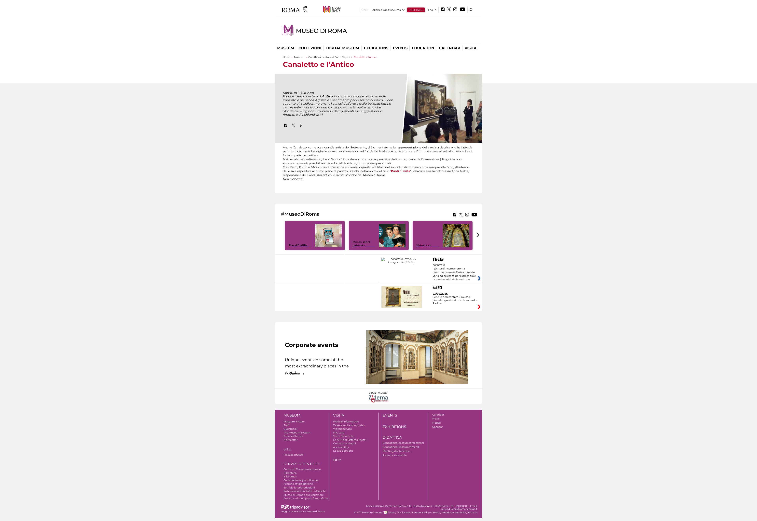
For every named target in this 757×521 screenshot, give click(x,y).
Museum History (294, 421)
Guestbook (290, 428)
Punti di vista (400, 171)
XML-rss (472, 512)
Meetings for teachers (396, 451)
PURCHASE (416, 9)
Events (400, 48)
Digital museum (342, 48)
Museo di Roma (321, 30)
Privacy (392, 512)
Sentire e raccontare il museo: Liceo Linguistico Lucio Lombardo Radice (454, 300)
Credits (436, 512)
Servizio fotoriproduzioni (299, 487)
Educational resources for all (401, 446)
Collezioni (309, 48)
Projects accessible (395, 455)
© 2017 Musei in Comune (368, 512)
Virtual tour (424, 245)
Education (423, 48)
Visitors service (342, 428)
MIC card (338, 432)
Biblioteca (290, 476)
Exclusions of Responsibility (414, 512)
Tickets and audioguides (349, 425)
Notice (436, 422)
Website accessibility (454, 512)
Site (287, 449)
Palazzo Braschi (293, 454)
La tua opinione (343, 450)
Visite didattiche (343, 436)
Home (286, 57)
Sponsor (437, 426)
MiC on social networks (361, 243)
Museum (285, 48)
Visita (470, 48)
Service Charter (293, 436)
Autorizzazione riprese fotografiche (305, 498)
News (435, 418)
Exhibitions (376, 48)
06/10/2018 (454, 272)
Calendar (449, 48)
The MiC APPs (298, 245)
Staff (286, 425)
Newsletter (290, 439)
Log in (432, 9)
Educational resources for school (403, 442)
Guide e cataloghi (344, 443)
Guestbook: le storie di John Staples (329, 57)
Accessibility (341, 447)
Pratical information (346, 421)
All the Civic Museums (386, 9)
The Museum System (296, 432)
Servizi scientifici (301, 464)
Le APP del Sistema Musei (349, 439)
